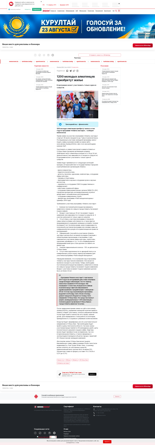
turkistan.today (16, 61)
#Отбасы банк (84, 360)
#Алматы (75, 360)
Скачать (117, 396)
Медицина (82, 11)
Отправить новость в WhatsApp (99, 55)
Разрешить (36, 9)
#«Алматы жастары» (63, 363)
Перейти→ (92, 374)
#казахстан (60, 360)
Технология (99, 11)
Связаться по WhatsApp (143, 45)
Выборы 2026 (67, 431)
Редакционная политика (70, 438)
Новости (53, 11)
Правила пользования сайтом (72, 436)
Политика (91, 11)
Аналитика (60, 11)
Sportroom (107, 11)
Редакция (66, 433)
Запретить (28, 9)
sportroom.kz (29, 61)
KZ (113, 11)
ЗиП (77, 11)
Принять (107, 441)
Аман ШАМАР (68, 67)
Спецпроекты (75, 67)
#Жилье (68, 360)
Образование (70, 11)
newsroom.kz (43, 61)
